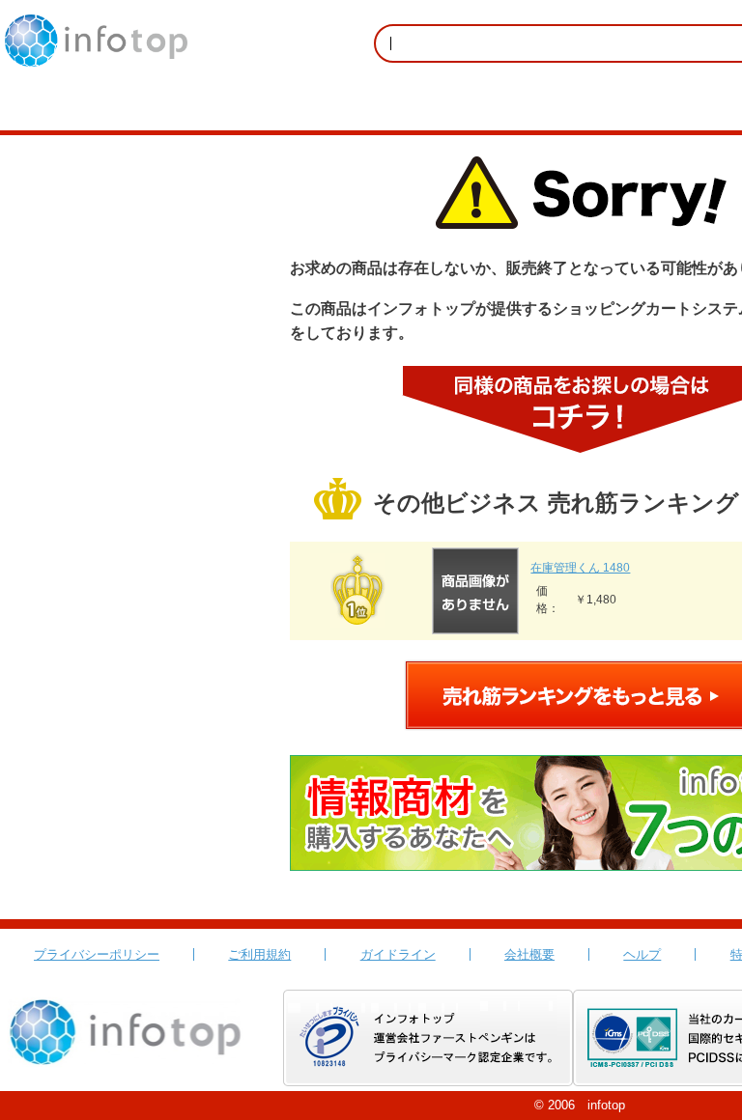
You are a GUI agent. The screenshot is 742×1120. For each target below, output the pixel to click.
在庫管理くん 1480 (580, 567)
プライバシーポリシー (96, 954)
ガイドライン (398, 954)
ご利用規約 (259, 954)
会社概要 (529, 954)
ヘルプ (642, 954)
